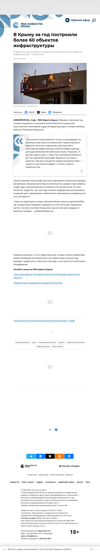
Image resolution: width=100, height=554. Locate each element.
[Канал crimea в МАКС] (69, 456)
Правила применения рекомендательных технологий (44, 505)
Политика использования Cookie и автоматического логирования (49, 500)
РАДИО (40, 482)
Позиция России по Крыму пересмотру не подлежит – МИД (44, 321)
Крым (34, 342)
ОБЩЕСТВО (43, 475)
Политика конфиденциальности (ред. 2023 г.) (40, 503)
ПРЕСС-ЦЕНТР (28, 482)
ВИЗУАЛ (69, 475)
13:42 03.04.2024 (19, 59)
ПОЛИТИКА (32, 475)
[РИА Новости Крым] (27, 25)
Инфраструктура (43, 346)
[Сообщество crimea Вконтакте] (40, 456)
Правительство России (47, 342)
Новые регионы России (75, 342)
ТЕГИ (87, 482)
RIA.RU (80, 482)
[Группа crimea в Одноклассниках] (59, 456)
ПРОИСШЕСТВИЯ (57, 475)
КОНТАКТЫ (50, 482)
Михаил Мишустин (22, 342)
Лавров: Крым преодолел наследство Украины (38, 283)
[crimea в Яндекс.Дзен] (50, 456)
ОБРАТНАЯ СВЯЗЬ (66, 482)
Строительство (57, 346)
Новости (61, 342)
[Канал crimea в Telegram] (31, 456)
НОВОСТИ (14, 482)
